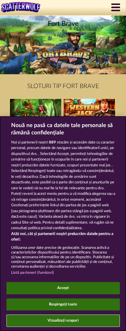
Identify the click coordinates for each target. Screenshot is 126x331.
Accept (63, 288)
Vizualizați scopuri (62, 320)
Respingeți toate (63, 304)
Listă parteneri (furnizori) (32, 273)
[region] (63, 223)
